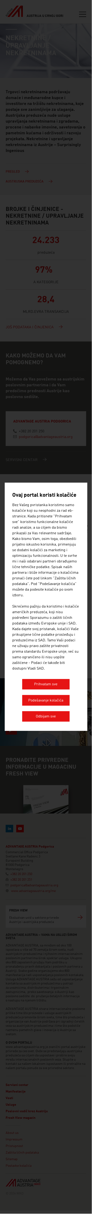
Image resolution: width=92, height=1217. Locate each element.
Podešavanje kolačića (45, 700)
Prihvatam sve (45, 684)
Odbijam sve (46, 717)
